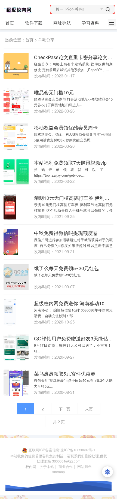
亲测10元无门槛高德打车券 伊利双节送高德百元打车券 (73, 197)
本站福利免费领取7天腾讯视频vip (70, 162)
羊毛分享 (46, 40)
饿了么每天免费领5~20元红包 (66, 268)
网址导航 (62, 23)
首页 (9, 23)
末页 (89, 409)
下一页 (64, 409)
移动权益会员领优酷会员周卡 (66, 127)
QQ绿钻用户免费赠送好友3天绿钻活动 (73, 338)
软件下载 (33, 23)
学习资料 (90, 23)
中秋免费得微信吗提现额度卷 (66, 232)
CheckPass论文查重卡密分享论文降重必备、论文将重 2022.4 (73, 57)
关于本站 (47, 466)
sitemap (58, 471)
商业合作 (66, 466)
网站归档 (84, 466)
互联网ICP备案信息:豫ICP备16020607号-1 (62, 449)
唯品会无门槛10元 (54, 92)
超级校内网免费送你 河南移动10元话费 (73, 303)
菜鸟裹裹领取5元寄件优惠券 (65, 373)
